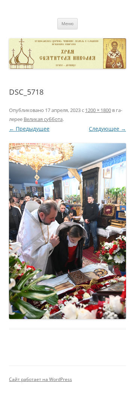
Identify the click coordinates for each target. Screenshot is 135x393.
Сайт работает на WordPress (40, 379)
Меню (68, 23)
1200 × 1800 (98, 110)
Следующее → (107, 128)
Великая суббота (43, 119)
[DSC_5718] (67, 231)
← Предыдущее (29, 128)
